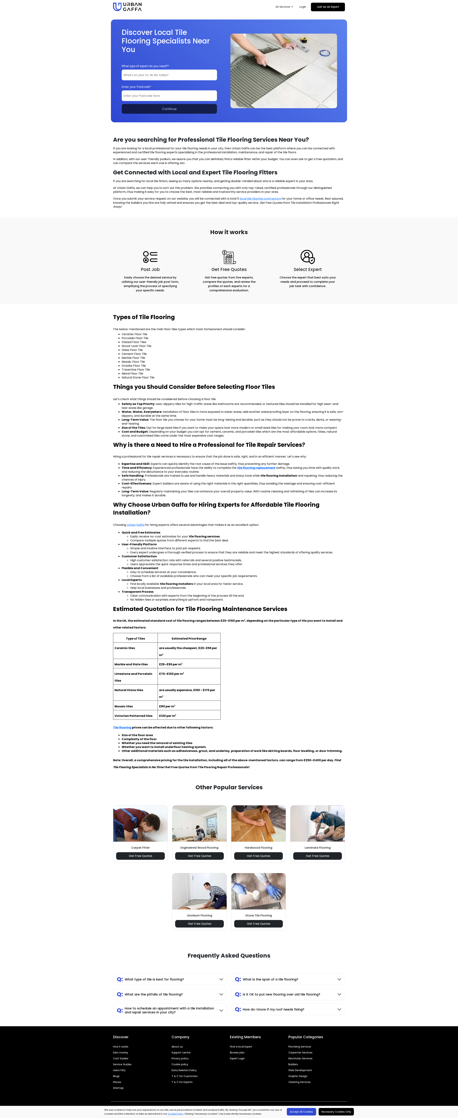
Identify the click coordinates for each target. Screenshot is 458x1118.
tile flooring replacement (256, 468)
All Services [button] (283, 7)
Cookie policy (180, 1064)
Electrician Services (300, 1058)
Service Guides (122, 1064)
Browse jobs (237, 1052)
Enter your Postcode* (136, 87)
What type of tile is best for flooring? (150, 979)
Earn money (120, 1052)
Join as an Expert (328, 7)
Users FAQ (119, 1070)
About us (177, 1046)
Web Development (300, 1070)
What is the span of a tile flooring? (266, 979)
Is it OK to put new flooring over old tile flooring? (277, 994)
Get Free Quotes (140, 856)
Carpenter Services (300, 1052)
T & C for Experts (182, 1082)
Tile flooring (122, 727)
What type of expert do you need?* (145, 66)
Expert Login (237, 1058)
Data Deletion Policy (184, 1070)
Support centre (181, 1052)
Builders (293, 1064)
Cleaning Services (299, 1082)
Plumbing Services (299, 1046)
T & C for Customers (185, 1076)
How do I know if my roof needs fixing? (269, 1009)
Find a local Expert (241, 1046)
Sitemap (118, 1088)
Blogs (116, 1076)
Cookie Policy (175, 1113)
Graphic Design (297, 1076)
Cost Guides (120, 1058)
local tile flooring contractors (260, 199)
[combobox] (169, 75)
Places (117, 1082)
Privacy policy (180, 1058)
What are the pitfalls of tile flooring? (150, 994)
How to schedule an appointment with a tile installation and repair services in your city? (165, 1010)
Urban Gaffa (135, 525)
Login (302, 7)
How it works (120, 1046)
